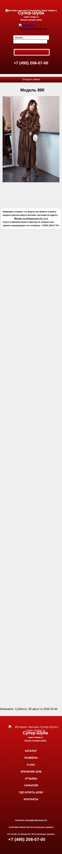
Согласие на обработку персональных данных (31, 834)
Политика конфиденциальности (31, 820)
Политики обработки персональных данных (31, 827)
